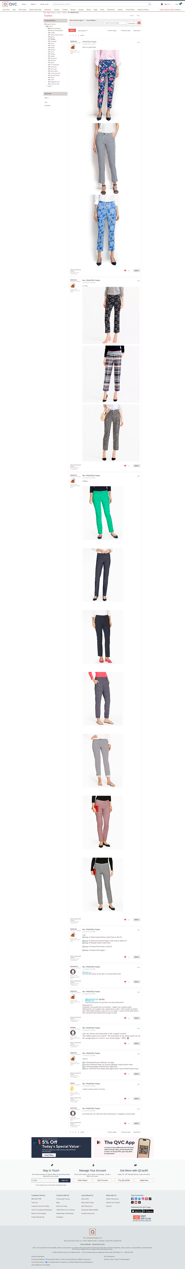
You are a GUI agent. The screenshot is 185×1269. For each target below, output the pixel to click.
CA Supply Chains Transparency (58, 1262)
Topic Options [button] (82, 30)
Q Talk (52, 79)
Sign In (132, 15)
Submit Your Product (113, 1202)
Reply (137, 271)
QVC (44, 12)
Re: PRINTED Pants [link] (73, 12)
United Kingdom (125, 1259)
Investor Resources (88, 1213)
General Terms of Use (98, 1244)
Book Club (53, 67)
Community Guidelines (38, 1259)
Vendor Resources (112, 1199)
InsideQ (52, 33)
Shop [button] (23, 4)
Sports (52, 62)
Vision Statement (36, 1265)
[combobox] (100, 4)
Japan (117, 1259)
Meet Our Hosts (61, 1206)
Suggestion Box (55, 82)
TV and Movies (54, 65)
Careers (109, 1206)
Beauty (73, 9)
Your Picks (6, 9)
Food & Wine (130, 9)
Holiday (52, 54)
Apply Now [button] (144, 1180)
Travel (52, 77)
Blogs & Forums (51, 12)
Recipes (52, 50)
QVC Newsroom (86, 1206)
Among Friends (54, 75)
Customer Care (54, 84)
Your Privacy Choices (37, 1262)
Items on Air (45, 4)
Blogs (49, 86)
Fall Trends (22, 9)
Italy (112, 1259)
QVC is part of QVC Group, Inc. (73, 1241)
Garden (56, 9)
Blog (57, 1202)
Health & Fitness (143, 9)
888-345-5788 (36, 1199)
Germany (107, 1259)
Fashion (65, 9)
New (14, 9)
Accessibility (46, 1265)
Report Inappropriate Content (75, 270)
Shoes (89, 9)
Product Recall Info (37, 1217)
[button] (162, 4)
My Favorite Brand (55, 28)
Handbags (53, 41)
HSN (84, 1241)
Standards (48, 105)
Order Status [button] (82, 1180)
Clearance (47, 9)
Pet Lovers (53, 69)
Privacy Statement (85, 1244)
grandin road (117, 1241)
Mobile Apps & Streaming (64, 1213)
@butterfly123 (91, 999)
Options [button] (138, 42)
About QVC (85, 1199)
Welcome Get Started (56, 30)
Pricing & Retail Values (53, 1259)
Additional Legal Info (84, 1259)
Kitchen (120, 9)
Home (102, 9)
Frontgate (101, 1241)
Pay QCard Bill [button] (124, 1180)
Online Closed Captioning (68, 1259)
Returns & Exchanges (38, 1213)
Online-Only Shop (35, 9)
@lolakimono (86, 972)
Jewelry (81, 9)
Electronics (111, 9)
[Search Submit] (150, 4)
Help (138, 15)
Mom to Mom (54, 71)
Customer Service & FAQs (40, 1206)
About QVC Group (87, 1202)
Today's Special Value (56, 35)
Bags (95, 9)
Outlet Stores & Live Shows (65, 1210)
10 (76, 1125)
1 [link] (70, 35)
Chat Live (34, 1202)
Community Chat (55, 73)
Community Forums (63, 1199)
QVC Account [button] (102, 1180)
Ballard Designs (92, 1241)
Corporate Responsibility (89, 1210)
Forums (59, 12)
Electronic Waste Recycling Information (80, 1262)
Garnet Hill (109, 1241)
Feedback (59, 1217)
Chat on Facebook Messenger (41, 1210)
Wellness (53, 60)
